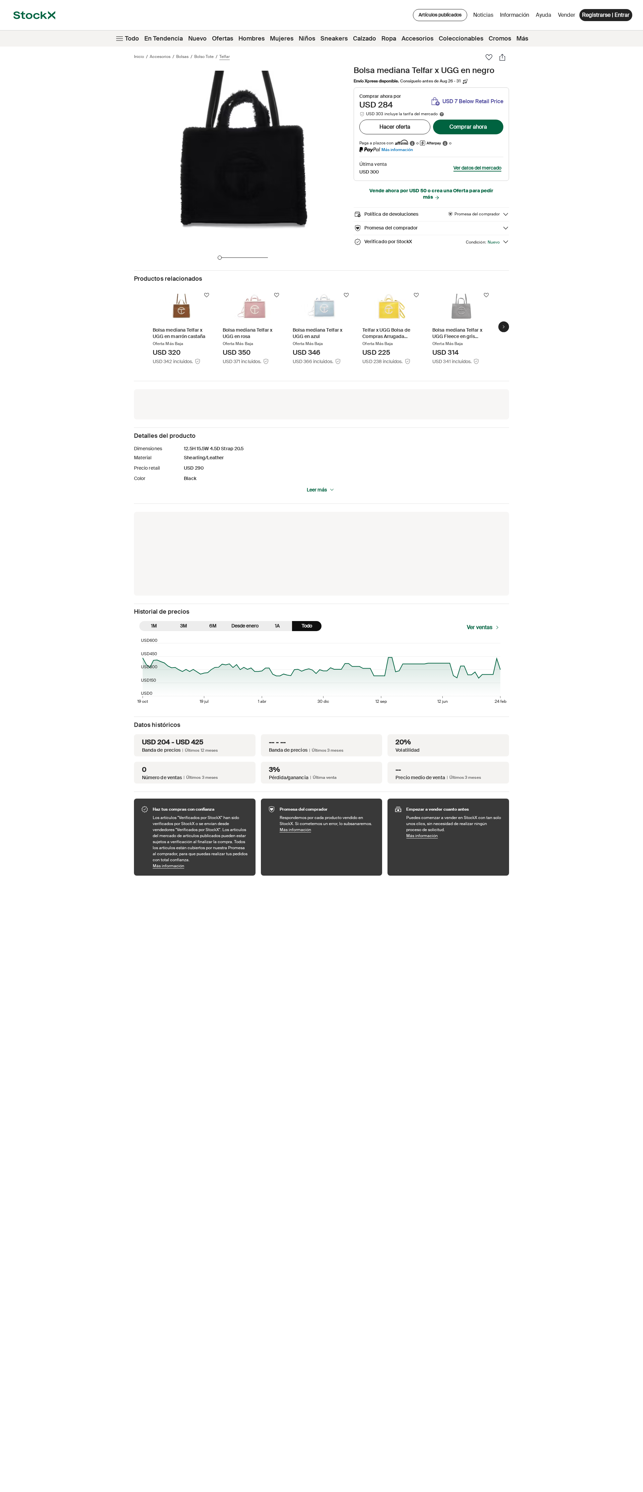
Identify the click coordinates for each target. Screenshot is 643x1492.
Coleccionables (461, 39)
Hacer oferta (394, 126)
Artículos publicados (440, 15)
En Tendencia (163, 39)
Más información (397, 149)
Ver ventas (479, 627)
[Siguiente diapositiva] (503, 327)
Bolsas (182, 56)
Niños (307, 39)
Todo (132, 39)
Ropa (388, 39)
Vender (566, 14)
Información (516, 16)
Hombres (251, 39)
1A (277, 626)
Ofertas (222, 39)
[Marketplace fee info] (441, 114)
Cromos (500, 39)
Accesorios (417, 39)
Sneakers (334, 39)
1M (154, 626)
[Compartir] (502, 57)
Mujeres (281, 39)
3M (183, 626)
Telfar (224, 56)
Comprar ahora (468, 126)
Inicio (139, 56)
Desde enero (245, 626)
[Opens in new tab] (412, 143)
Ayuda (543, 14)
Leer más (317, 490)
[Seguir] (206, 295)
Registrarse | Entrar (606, 14)
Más (522, 39)
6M (212, 626)
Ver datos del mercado (477, 168)
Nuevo (197, 39)
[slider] (220, 258)
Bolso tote (204, 56)
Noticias (483, 14)
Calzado (364, 39)
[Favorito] (489, 57)
